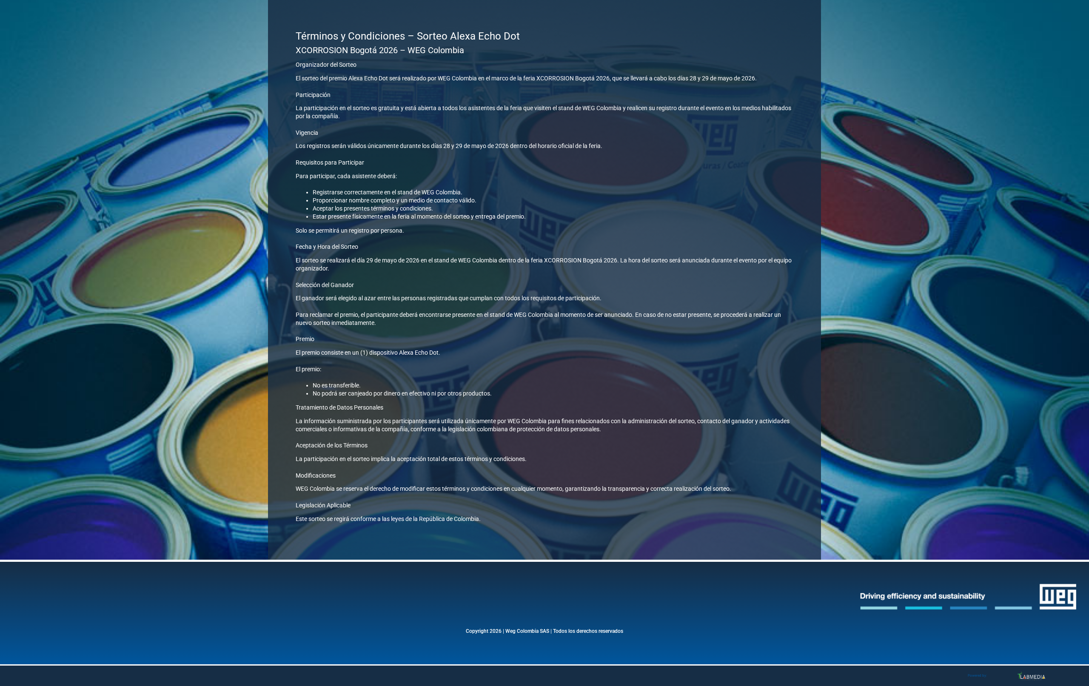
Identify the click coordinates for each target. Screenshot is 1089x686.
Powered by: (977, 675)
